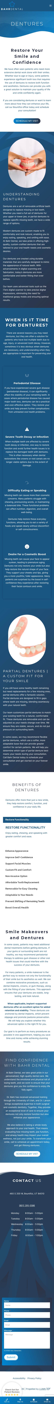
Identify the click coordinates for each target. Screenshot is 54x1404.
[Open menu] (50, 6)
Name (7, 1301)
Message (8, 1330)
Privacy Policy (34, 1378)
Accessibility (19, 1378)
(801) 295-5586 (27, 1205)
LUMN (42, 1389)
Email (7, 1320)
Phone (7, 1311)
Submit (11, 1357)
